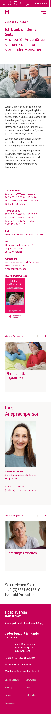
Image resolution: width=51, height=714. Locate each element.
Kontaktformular (19, 595)
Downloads (31, 680)
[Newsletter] (27, 4)
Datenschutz (31, 695)
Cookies (8, 695)
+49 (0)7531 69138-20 (16, 487)
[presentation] (38, 336)
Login (28, 688)
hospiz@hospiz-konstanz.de (25, 671)
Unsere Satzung (12, 680)
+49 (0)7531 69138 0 (24, 658)
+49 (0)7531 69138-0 (22, 590)
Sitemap (9, 688)
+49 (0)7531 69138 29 (20, 664)
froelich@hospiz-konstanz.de (20, 490)
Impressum (10, 703)
